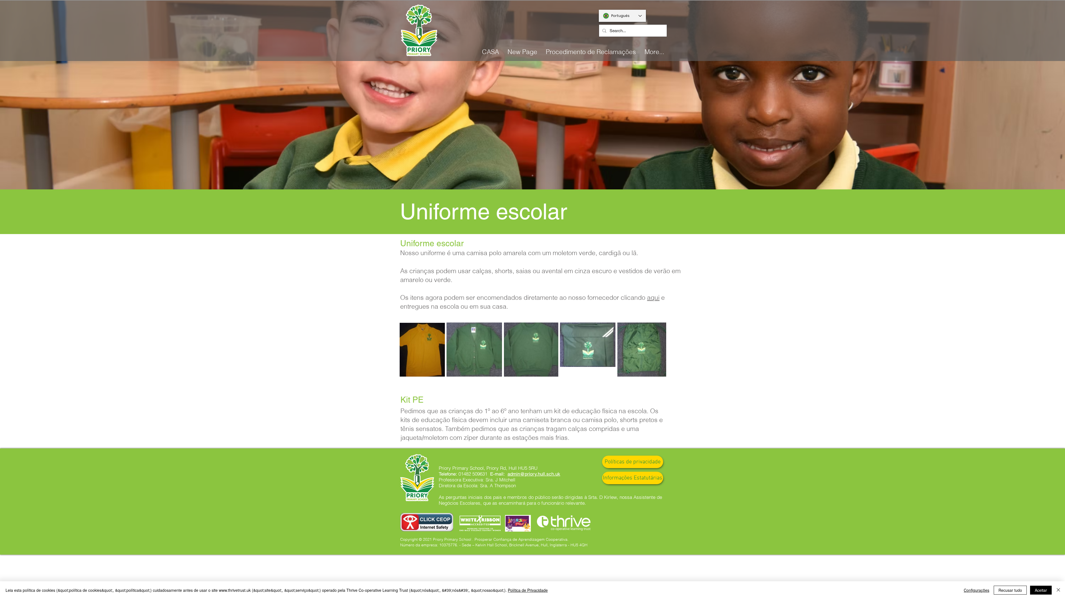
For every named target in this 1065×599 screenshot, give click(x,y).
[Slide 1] (532, 175)
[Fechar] (1058, 590)
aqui (653, 297)
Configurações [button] (976, 590)
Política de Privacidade (528, 590)
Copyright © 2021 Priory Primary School (435, 539)
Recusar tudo (1010, 590)
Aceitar (1041, 590)
